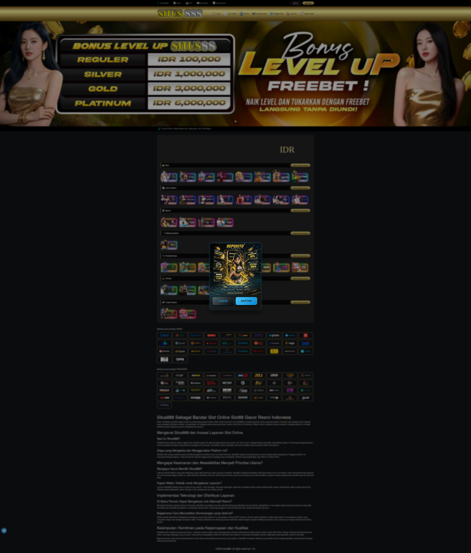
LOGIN (223, 301)
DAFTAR (246, 301)
